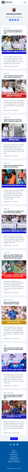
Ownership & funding (14, 458)
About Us (14, 450)
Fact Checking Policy (14, 459)
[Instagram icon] (18, 20)
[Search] (22, 2)
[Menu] (25, 2)
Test (8, 28)
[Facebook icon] (10, 20)
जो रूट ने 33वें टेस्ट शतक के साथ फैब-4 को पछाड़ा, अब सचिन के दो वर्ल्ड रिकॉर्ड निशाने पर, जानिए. (13, 32)
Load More (14, 438)
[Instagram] (17, 444)
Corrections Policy (14, 454)
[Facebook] (10, 444)
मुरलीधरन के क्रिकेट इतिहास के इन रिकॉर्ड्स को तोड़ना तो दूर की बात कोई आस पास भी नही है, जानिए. (13, 396)
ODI (8, 299)
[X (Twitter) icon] (15, 20)
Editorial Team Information (14, 461)
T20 (10, 299)
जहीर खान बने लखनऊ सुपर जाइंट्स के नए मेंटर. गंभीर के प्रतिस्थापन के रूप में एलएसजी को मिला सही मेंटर (13, 349)
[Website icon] (13, 20)
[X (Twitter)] (14, 444)
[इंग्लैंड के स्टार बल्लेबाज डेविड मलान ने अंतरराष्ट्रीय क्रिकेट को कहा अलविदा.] (14, 315)
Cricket (5, 28)
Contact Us (14, 452)
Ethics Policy (14, 456)
